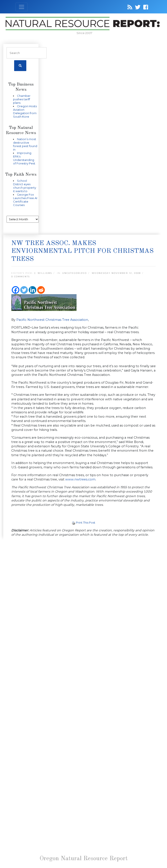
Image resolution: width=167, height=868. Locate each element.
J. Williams (43, 273)
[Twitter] (24, 290)
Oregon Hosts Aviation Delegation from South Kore (25, 111)
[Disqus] (83, 600)
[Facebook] (15, 290)
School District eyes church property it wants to (24, 186)
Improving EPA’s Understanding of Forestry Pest (24, 158)
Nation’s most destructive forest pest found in (25, 144)
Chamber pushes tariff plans (21, 99)
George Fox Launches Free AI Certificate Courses (25, 200)
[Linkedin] (32, 290)
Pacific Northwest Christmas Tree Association (52, 320)
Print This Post (85, 522)
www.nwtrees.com (80, 479)
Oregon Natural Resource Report (84, 859)
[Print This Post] (73, 522)
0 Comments (20, 276)
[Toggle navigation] (21, 7)
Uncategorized (74, 273)
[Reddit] (41, 290)
